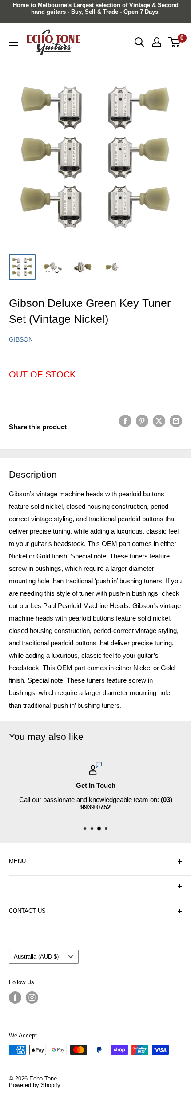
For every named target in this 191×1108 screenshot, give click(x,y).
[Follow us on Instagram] (32, 997)
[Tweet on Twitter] (159, 420)
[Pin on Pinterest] (142, 420)
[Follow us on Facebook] (15, 997)
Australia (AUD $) (36, 956)
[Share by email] (176, 420)
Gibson (21, 339)
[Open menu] (13, 42)
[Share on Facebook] (125, 420)
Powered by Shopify (34, 1085)
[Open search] (139, 42)
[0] (174, 42)
